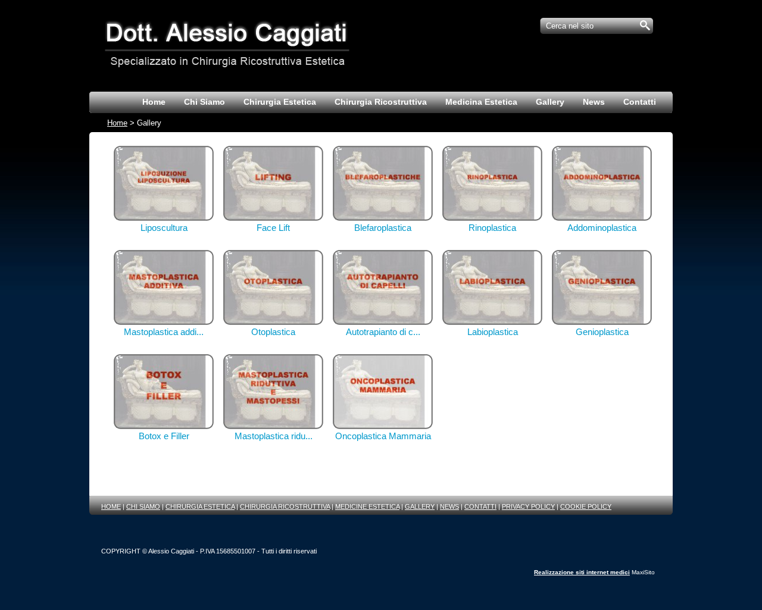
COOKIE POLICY (585, 506)
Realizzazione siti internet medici (582, 572)
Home (117, 123)
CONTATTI (480, 506)
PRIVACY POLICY (528, 506)
